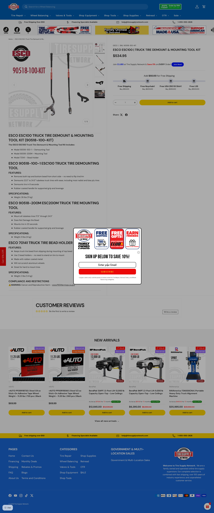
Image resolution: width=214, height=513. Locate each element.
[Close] (138, 252)
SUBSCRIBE (107, 271)
